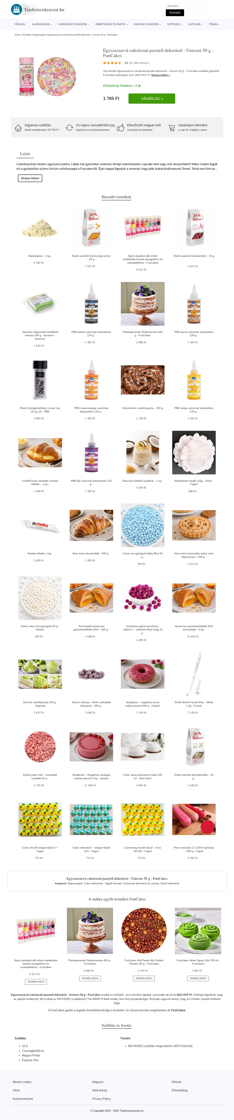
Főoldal (20, 24)
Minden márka (22, 1082)
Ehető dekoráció (170, 883)
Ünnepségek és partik (110, 24)
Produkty (26, 35)
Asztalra (194, 24)
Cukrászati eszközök (72, 24)
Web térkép (99, 1090)
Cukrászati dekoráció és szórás (141, 883)
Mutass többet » (160, 75)
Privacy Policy (101, 1098)
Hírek (16, 1090)
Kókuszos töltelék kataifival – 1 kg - (142, 480)
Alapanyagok (41, 24)
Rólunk (176, 1082)
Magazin (97, 1082)
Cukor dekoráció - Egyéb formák (102, 883)
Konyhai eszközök (146, 24)
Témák (213, 24)
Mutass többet (30, 178)
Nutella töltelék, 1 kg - (40, 553)
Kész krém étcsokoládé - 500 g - (91, 553)
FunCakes (109, 75)
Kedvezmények (23, 1098)
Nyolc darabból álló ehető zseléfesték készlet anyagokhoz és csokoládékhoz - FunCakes (143, 259)
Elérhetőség (180, 1090)
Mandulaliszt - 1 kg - (40, 255)
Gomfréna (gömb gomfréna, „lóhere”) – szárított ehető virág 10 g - (143, 629)
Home (18, 35)
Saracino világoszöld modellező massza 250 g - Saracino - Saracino (40, 335)
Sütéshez (173, 24)
